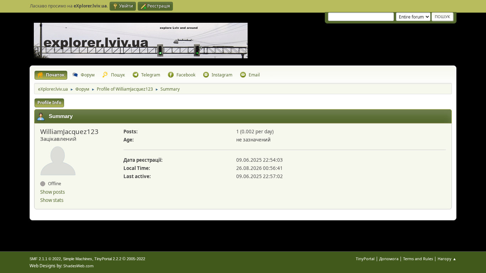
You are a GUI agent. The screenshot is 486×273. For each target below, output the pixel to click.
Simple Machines (77, 259)
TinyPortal (365, 258)
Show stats (51, 200)
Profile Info (49, 103)
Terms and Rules (418, 258)
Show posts (52, 192)
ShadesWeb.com (78, 265)
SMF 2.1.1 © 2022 (45, 259)
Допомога (388, 258)
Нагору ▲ (447, 258)
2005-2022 (136, 259)
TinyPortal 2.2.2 (107, 259)
